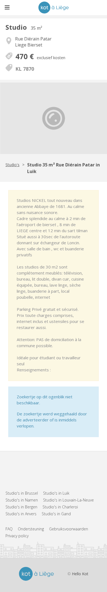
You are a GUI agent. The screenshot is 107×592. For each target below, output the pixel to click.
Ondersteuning (31, 528)
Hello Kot (80, 573)
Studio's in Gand (56, 513)
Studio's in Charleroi (60, 506)
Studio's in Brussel (21, 493)
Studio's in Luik (56, 493)
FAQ (9, 528)
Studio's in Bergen (21, 506)
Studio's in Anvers (20, 513)
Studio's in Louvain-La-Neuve (68, 500)
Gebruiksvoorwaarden (68, 528)
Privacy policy (17, 535)
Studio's (12, 164)
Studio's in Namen (21, 500)
